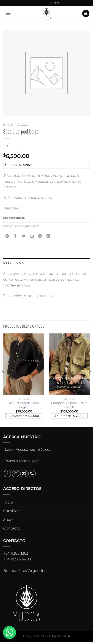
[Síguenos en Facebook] (7, 473)
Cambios (11, 511)
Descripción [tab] (13, 262)
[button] (9, 632)
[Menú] (8, 13)
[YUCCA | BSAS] (46, 13)
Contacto (11, 528)
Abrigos (24, 226)
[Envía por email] (32, 236)
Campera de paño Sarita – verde (69, 405)
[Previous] (3, 380)
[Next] (90, 380)
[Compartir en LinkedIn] (48, 236)
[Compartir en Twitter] (24, 236)
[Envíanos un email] (24, 473)
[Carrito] (86, 13)
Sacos (23, 125)
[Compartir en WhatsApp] (7, 236)
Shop (8, 519)
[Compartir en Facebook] (15, 236)
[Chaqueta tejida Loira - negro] (23, 364)
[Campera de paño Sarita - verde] (69, 364)
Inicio (8, 125)
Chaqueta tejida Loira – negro (24, 405)
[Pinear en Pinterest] (40, 236)
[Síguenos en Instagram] (15, 473)
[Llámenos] (32, 473)
